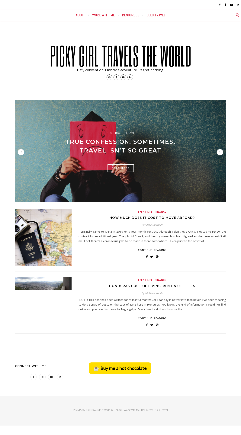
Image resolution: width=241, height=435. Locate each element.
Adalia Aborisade (154, 225)
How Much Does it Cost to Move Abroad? (152, 218)
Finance (160, 211)
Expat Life (145, 211)
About (80, 15)
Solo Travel (156, 15)
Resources (131, 15)
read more (120, 168)
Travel (131, 133)
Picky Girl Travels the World (120, 55)
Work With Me (103, 15)
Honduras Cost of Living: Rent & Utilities (152, 286)
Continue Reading (152, 250)
